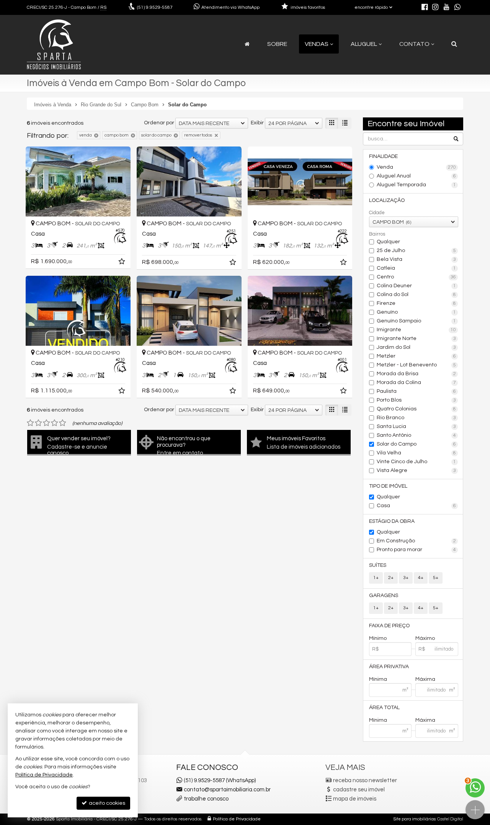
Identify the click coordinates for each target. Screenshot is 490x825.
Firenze (416, 303)
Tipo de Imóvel (388, 486)
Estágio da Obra (392, 521)
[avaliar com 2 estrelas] (38, 423)
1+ (376, 577)
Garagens (383, 595)
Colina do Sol (416, 294)
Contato (414, 44)
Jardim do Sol (416, 347)
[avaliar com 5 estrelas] (62, 423)
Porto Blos (416, 400)
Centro (416, 277)
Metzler (416, 356)
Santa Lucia (416, 426)
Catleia (416, 268)
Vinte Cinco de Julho (416, 461)
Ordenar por (159, 122)
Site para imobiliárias (415, 819)
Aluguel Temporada (416, 184)
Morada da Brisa (416, 373)
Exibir (257, 122)
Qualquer (388, 241)
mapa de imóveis (354, 799)
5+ (435, 577)
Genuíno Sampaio (416, 321)
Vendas (316, 44)
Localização (387, 200)
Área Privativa (389, 666)
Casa (416, 505)
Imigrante (416, 329)
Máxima (425, 679)
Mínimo (378, 638)
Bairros (377, 234)
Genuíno (416, 312)
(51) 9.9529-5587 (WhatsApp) (220, 780)
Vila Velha (416, 453)
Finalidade (383, 156)
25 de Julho (416, 250)
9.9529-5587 (155, 7)
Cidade (377, 212)
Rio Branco (416, 417)
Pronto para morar (416, 549)
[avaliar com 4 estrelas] (54, 423)
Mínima (378, 679)
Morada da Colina (416, 382)
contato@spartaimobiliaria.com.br (227, 789)
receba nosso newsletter (365, 780)
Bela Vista (416, 259)
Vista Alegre (416, 470)
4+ (420, 577)
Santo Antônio (416, 435)
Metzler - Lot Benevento (416, 365)
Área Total (384, 707)
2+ (391, 577)
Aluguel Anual (416, 176)
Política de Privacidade (237, 819)
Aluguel (364, 44)
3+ (405, 577)
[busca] (454, 44)
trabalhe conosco (206, 799)
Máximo (425, 638)
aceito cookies (106, 803)
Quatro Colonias (416, 409)
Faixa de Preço (389, 625)
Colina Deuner (416, 285)
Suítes (377, 565)
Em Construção (416, 540)
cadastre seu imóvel (359, 789)
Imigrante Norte (416, 338)
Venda (416, 167)
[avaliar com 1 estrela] (30, 423)
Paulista (416, 391)
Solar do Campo (416, 444)
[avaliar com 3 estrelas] (46, 423)
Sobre (277, 44)
